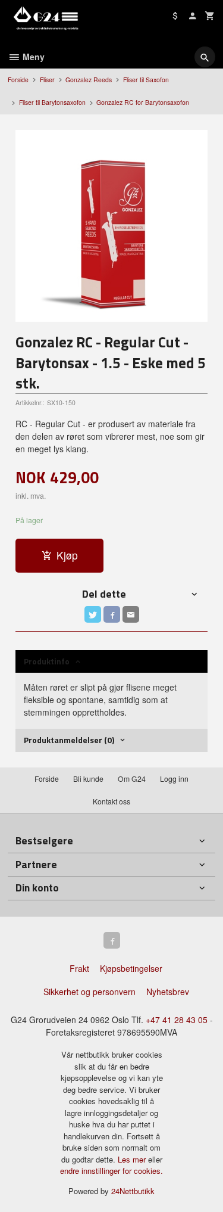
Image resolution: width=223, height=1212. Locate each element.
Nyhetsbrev (167, 991)
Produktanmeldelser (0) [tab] (69, 740)
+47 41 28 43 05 (177, 1019)
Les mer (133, 1159)
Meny (32, 57)
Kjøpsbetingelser (131, 968)
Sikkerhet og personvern (89, 991)
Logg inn (174, 778)
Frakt (79, 968)
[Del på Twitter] (92, 614)
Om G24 (132, 778)
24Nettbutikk (133, 1191)
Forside (18, 79)
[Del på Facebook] (111, 614)
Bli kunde (88, 778)
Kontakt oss (111, 801)
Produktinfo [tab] (47, 661)
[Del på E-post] (131, 614)
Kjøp (67, 555)
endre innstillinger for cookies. (111, 1170)
